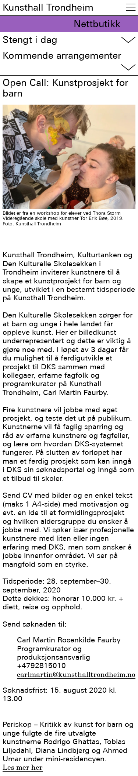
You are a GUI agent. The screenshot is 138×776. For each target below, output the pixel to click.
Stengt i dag (69, 40)
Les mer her (23, 767)
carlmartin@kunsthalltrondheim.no (76, 674)
